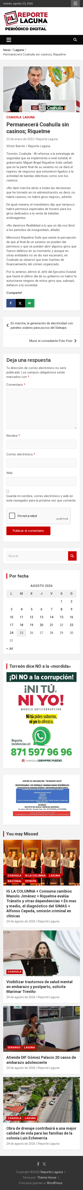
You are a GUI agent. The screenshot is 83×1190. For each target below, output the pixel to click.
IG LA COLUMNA (35, 875)
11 (21, 617)
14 (51, 617)
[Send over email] (29, 303)
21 (51, 625)
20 (41, 625)
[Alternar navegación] (8, 40)
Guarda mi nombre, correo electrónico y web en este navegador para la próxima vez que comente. (41, 498)
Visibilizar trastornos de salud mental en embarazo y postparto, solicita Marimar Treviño (39, 987)
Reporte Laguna (47, 139)
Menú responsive (75, 3)
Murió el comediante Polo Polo (50, 341)
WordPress (54, 1183)
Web (9, 473)
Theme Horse (46, 1177)
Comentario (15, 385)
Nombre (13, 436)
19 (31, 625)
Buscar (72, 556)
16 (71, 617)
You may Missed (22, 833)
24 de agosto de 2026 (20, 921)
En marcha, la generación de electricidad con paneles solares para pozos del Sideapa (42, 325)
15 (61, 617)
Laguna (29, 117)
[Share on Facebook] (11, 303)
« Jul (9, 648)
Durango (14, 1047)
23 (71, 625)
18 (21, 625)
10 (11, 617)
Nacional (14, 881)
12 (31, 617)
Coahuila (13, 117)
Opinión (30, 881)
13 (41, 617)
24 (11, 633)
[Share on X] (20, 303)
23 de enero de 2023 (20, 139)
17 (11, 625)
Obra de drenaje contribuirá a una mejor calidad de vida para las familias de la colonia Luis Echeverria (41, 1133)
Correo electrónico (20, 454)
